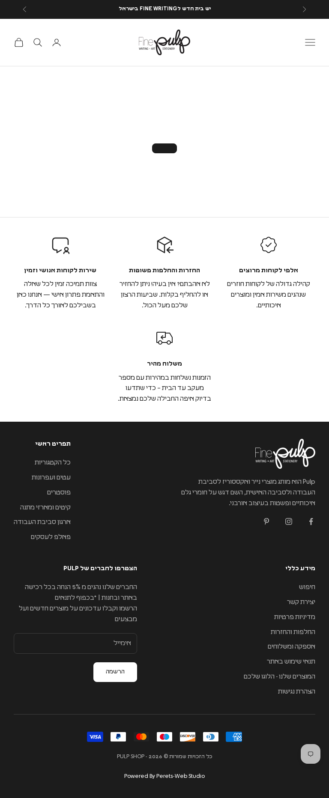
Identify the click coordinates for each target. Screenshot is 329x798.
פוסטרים (59, 492)
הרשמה (115, 672)
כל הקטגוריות (53, 462)
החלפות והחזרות (293, 632)
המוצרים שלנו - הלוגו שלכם (279, 676)
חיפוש (307, 587)
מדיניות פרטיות (294, 617)
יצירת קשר (301, 602)
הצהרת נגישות (296, 691)
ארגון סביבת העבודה (42, 522)
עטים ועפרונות (51, 477)
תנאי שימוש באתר (291, 661)
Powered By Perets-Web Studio (164, 776)
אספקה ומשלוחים (291, 646)
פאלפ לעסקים (51, 537)
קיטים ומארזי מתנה (45, 507)
